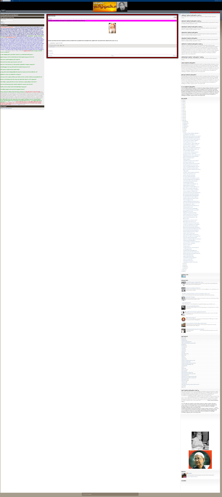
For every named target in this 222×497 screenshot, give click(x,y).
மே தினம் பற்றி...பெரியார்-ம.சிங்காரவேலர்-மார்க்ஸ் (190, 237)
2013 (183, 114)
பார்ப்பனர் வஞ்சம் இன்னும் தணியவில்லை (189, 150)
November (185, 123)
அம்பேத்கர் (183, 339)
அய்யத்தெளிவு (184, 340)
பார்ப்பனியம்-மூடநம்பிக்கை (185, 361)
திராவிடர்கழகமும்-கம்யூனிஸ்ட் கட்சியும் (188, 162)
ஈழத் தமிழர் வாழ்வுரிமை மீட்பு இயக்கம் (188, 182)
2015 (183, 111)
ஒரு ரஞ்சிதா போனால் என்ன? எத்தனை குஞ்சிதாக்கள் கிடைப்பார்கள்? (196, 311)
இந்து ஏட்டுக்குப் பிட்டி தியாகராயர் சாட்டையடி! (189, 221)
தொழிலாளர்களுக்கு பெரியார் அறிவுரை (188, 256)
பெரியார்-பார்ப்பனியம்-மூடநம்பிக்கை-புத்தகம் (188, 373)
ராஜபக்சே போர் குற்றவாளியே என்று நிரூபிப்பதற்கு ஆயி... (191, 156)
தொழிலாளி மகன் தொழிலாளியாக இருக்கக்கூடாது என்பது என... (192, 238)
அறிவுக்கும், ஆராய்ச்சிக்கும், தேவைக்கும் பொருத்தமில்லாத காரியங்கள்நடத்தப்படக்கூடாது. (66, 20)
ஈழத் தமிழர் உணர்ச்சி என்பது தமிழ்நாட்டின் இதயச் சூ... (191, 196)
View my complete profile (192, 476)
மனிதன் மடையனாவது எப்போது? (187, 259)
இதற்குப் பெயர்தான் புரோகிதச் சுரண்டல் (188, 157)
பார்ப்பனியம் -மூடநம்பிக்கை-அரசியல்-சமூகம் (188, 360)
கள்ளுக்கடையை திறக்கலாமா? (187, 244)
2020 (183, 104)
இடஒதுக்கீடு (183, 344)
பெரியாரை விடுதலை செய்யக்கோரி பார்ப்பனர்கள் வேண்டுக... (191, 163)
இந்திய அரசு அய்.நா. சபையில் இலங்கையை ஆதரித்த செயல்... (192, 147)
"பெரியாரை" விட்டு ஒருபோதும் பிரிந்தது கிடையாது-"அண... (191, 166)
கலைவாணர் (183, 349)
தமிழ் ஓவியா (99, 3)
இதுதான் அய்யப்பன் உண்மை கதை (191, 317)
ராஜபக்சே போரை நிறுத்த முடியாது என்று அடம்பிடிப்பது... (191, 198)
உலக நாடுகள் (183, 345)
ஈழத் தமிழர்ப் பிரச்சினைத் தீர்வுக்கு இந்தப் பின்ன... (190, 250)
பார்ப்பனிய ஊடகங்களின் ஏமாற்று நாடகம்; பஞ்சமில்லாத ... (191, 189)
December (185, 121)
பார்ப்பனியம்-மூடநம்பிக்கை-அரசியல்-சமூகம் (188, 363)
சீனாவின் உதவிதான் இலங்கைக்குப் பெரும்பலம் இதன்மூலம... (191, 179)
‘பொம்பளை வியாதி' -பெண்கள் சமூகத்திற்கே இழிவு (190, 208)
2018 (183, 107)
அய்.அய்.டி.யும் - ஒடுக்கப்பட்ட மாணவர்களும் (189, 146)
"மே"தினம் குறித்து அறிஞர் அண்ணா (188, 254)
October (184, 124)
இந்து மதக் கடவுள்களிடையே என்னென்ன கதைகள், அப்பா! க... (192, 169)
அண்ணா (183, 337)
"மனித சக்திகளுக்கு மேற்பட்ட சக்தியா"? (188, 204)
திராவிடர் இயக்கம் (184, 353)
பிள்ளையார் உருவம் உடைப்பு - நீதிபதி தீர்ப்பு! (189, 243)
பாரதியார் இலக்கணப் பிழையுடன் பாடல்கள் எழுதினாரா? (191, 160)
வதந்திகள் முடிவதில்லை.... (187, 159)
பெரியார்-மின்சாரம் (184, 380)
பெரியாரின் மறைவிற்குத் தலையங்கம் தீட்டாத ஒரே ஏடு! (190, 231)
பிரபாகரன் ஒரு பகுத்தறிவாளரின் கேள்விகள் (189, 176)
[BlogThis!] (58, 45)
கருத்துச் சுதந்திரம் (185, 170)
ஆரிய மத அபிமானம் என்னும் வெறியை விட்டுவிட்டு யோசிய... (191, 202)
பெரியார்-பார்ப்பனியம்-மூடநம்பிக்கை (186, 372)
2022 (183, 101)
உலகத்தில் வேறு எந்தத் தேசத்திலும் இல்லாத (189, 240)
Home (3, 10)
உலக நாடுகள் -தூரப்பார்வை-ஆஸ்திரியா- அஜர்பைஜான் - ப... (191, 133)
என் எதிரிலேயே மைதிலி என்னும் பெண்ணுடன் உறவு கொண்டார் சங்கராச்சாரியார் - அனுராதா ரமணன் (196, 293)
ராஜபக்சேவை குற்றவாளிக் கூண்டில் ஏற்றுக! (189, 175)
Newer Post (50, 55)
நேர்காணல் (183, 355)
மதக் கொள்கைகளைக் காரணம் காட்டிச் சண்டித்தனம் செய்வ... (192, 192)
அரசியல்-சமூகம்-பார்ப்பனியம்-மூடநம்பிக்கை (188, 343)
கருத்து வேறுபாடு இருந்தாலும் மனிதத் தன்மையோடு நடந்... (191, 201)
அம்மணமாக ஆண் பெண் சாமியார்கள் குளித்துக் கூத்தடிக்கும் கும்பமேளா (196, 323)
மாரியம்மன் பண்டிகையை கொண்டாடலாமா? (189, 173)
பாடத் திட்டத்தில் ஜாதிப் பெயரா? (186, 302)
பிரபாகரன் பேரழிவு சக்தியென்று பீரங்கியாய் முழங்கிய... (190, 225)
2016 (183, 110)
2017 (183, 108)
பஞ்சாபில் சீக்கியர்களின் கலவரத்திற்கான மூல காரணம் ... (191, 144)
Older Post (175, 55)
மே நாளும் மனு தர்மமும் (186, 246)
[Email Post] (63, 45)
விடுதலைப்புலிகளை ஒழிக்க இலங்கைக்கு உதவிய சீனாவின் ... (191, 137)
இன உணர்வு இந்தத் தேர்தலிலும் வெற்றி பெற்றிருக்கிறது (191, 195)
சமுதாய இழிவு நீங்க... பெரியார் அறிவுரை (188, 134)
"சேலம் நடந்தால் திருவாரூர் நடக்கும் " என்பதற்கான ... (190, 215)
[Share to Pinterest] (61, 45)
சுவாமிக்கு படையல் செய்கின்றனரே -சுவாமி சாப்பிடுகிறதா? (191, 224)
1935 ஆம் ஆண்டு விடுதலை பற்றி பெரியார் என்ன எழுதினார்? (191, 136)
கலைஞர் (183, 348)
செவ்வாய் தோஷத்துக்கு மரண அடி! (188, 199)
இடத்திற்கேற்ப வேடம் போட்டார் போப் (188, 211)
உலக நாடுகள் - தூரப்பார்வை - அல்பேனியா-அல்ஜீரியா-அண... (191, 143)
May (184, 131)
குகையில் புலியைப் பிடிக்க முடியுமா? (188, 260)
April (184, 263)
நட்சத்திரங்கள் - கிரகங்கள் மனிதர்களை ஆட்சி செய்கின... (191, 172)
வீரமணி (183, 385)
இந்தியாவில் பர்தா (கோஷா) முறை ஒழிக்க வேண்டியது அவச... (191, 227)
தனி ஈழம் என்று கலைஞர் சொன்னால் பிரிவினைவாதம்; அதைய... (192, 228)
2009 (183, 120)
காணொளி (183, 351)
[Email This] (57, 45)
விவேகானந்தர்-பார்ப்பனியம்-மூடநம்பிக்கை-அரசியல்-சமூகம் (190, 384)
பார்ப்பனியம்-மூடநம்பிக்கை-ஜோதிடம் (187, 364)
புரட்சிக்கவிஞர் (184, 365)
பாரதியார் (183, 357)
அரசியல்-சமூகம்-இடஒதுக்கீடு (186, 341)
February (184, 266)
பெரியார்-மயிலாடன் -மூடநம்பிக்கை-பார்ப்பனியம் (188, 376)
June (184, 130)
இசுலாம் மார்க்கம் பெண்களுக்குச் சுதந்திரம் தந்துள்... (190, 188)
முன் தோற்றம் (2, 23)
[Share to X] (59, 45)
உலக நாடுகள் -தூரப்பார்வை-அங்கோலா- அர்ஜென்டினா (190, 140)
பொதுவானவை (184, 381)
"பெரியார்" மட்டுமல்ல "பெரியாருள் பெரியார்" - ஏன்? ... (190, 217)
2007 (183, 271)
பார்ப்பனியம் (183, 359)
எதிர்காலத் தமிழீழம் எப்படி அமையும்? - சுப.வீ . (189, 141)
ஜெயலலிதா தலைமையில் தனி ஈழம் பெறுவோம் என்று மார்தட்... (192, 253)
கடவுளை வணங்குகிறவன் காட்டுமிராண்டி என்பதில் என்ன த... (191, 241)
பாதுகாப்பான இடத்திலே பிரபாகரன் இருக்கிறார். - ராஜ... (190, 183)
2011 (183, 117)
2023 (183, 100)
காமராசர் (183, 352)
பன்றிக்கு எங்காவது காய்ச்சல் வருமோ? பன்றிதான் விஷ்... (191, 251)
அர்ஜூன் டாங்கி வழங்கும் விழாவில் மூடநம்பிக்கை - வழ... (191, 149)
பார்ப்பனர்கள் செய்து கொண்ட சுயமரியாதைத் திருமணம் (191, 247)
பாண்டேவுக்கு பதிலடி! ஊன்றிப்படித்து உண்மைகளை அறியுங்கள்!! (195, 329)
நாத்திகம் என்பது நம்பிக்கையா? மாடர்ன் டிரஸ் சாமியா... (191, 214)
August (184, 127)
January (184, 268)
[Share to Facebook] (60, 45)
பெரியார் (53, 46)
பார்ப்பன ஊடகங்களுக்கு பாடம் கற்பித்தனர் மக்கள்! (190, 191)
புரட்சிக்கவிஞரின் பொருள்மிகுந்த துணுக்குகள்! (189, 257)
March (184, 265)
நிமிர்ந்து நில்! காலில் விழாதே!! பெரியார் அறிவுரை (190, 212)
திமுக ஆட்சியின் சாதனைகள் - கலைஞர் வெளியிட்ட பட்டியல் (194, 282)
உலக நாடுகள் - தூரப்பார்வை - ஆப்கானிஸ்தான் (189, 153)
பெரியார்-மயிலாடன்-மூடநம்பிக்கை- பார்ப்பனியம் (188, 377)
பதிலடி (182, 356)
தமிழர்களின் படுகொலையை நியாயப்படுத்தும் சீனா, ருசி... (191, 205)
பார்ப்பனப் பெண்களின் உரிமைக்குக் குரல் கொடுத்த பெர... (191, 230)
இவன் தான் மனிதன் (186, 218)
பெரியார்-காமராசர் (184, 369)
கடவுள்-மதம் (183, 347)
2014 (183, 113)
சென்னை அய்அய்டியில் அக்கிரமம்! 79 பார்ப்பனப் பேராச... (191, 234)
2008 (183, 269)
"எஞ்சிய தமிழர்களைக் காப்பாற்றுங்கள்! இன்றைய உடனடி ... (191, 186)
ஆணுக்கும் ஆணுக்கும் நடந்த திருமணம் (189, 185)
